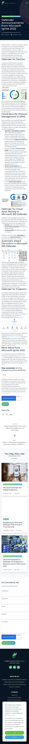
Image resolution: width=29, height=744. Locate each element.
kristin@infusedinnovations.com (11, 32)
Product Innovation (14, 687)
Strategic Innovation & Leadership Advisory (14, 679)
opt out (20, 317)
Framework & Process (14, 697)
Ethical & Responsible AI (14, 700)
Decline (14, 737)
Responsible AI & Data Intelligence (14, 682)
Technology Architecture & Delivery (11, 16)
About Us (14, 695)
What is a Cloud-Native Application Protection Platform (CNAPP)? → (14, 443)
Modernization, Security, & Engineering (14, 684)
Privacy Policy (11, 715)
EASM (15, 164)
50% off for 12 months (14, 336)
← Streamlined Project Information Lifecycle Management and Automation (14, 428)
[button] (26, 3)
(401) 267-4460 (15, 663)
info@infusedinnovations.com (14, 661)
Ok (14, 732)
